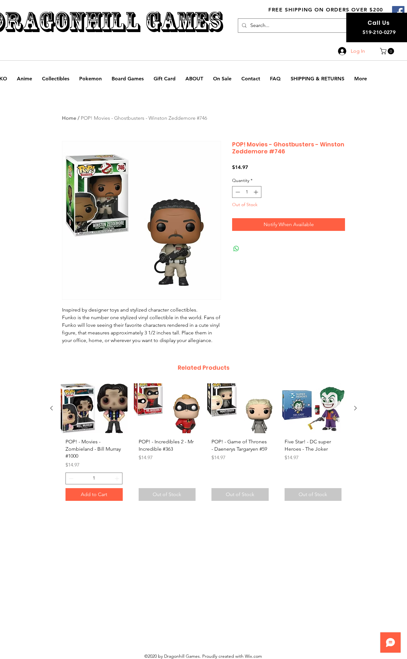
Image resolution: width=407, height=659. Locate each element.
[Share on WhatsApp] (236, 248)
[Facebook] (398, 12)
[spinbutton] (246, 192)
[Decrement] (237, 192)
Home (69, 118)
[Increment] (256, 192)
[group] (203, 444)
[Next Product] (355, 408)
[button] (388, 51)
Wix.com (253, 656)
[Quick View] (94, 408)
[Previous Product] (51, 408)
